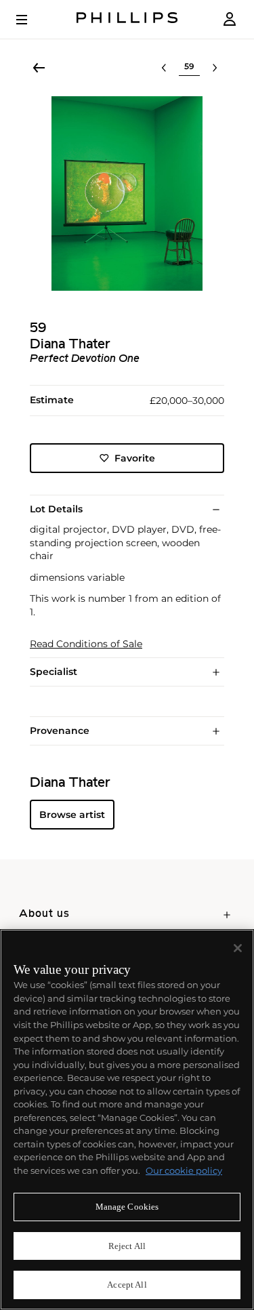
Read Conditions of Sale (86, 644)
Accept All (126, 1285)
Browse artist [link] (72, 814)
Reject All (127, 1246)
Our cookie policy (184, 1170)
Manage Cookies (127, 1207)
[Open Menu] (31, 20)
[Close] (238, 948)
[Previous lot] (163, 67)
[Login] (229, 19)
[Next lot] (214, 67)
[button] (127, 193)
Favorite (134, 458)
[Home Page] (127, 19)
